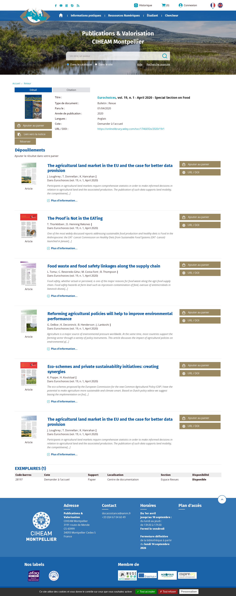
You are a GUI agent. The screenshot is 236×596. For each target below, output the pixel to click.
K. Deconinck (68, 324)
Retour (27, 83)
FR (211, 4)
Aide (139, 64)
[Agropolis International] (167, 575)
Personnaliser (189, 591)
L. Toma (52, 272)
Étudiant (152, 15)
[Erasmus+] (147, 575)
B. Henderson (86, 324)
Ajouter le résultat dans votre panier (37, 156)
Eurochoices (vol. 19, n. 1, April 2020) (76, 180)
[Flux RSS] (78, 5)
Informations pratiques (86, 15)
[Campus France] (53, 575)
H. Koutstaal (67, 377)
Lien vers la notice (34, 134)
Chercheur (171, 15)
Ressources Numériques (124, 15)
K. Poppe (52, 377)
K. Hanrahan (87, 176)
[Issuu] (72, 5)
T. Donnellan (70, 176)
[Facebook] (56, 5)
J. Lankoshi (102, 324)
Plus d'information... (64, 200)
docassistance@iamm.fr (116, 513)
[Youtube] (61, 5)
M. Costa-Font (90, 272)
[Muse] (127, 575)
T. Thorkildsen (55, 224)
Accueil (60, 15)
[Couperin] (187, 575)
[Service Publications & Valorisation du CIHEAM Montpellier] (35, 15)
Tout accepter (147, 591)
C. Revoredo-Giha (69, 272)
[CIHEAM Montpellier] (41, 526)
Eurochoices (106, 97)
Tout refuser (169, 591)
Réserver (25, 141)
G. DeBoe (52, 324)
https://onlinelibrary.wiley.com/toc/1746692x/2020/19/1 (131, 129)
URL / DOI (193, 172)
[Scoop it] (67, 5)
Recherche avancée (158, 64)
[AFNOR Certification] (33, 575)
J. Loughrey (54, 176)
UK (219, 4)
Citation (71, 90)
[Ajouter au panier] (19, 125)
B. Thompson (108, 272)
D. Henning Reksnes (78, 224)
